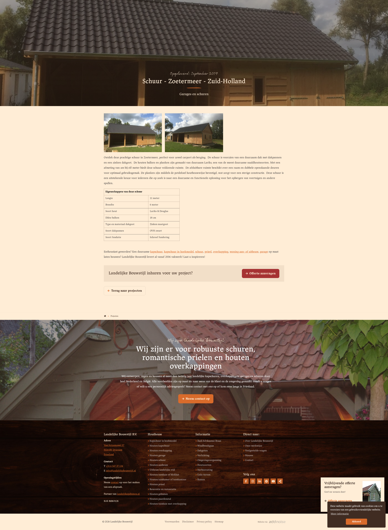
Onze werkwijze (253, 446)
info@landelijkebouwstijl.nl (121, 471)
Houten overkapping (161, 451)
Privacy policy (204, 522)
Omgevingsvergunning (209, 460)
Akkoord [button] (356, 522)
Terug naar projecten (126, 290)
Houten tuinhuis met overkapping (168, 504)
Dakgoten (202, 451)
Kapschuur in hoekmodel (163, 441)
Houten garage (158, 455)
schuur (199, 252)
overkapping (220, 252)
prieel (208, 252)
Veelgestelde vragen (256, 451)
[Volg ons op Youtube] (273, 481)
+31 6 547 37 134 (114, 466)
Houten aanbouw (159, 465)
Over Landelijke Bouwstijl (259, 441)
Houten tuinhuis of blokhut (164, 475)
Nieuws (249, 455)
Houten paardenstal (160, 499)
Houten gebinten (159, 494)
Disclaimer (188, 522)
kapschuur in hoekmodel (179, 252)
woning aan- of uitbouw (244, 252)
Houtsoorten (204, 465)
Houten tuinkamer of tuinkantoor (168, 479)
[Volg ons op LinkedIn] (259, 481)
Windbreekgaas (205, 446)
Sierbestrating (204, 470)
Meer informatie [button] (340, 514)
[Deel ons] (280, 481)
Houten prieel (157, 484)
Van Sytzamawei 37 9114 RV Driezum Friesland (114, 450)
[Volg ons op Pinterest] (266, 481)
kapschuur (156, 252)
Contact (249, 460)
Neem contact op (198, 398)
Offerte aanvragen (262, 273)
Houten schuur (158, 460)
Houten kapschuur (160, 446)
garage (264, 252)
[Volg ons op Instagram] (252, 481)
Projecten (114, 316)
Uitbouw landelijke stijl (162, 470)
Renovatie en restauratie (163, 489)
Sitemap (219, 522)
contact (115, 482)
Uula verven (203, 475)
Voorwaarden (172, 522)
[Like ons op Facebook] (246, 481)
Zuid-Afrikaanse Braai (209, 441)
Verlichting (203, 455)
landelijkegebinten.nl (128, 494)
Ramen (201, 479)
